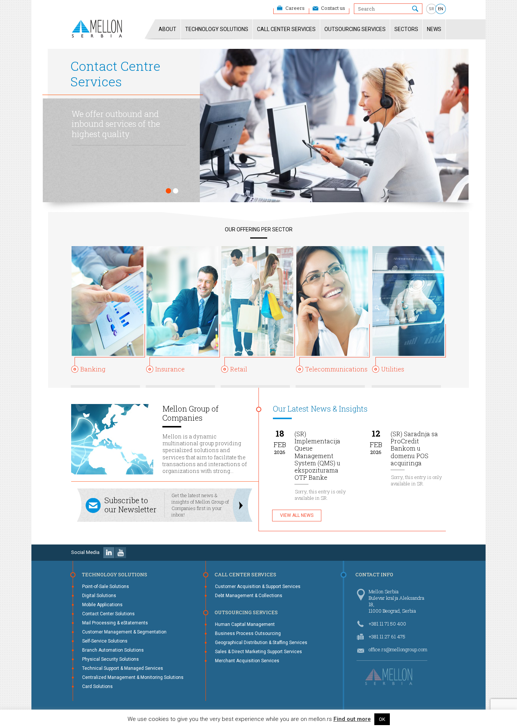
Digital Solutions (99, 595)
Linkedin (108, 552)
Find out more (352, 719)
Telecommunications (336, 369)
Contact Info (374, 574)
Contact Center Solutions (108, 613)
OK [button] (382, 719)
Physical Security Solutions (110, 659)
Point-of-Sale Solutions (105, 586)
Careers (295, 8)
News (434, 29)
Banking (92, 369)
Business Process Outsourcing (248, 633)
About (167, 29)
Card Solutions (97, 686)
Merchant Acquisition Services (247, 660)
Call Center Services (286, 29)
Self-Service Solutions (105, 641)
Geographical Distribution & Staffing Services (261, 642)
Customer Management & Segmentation (124, 632)
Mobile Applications (102, 604)
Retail (238, 369)
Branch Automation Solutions (113, 650)
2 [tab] (175, 190)
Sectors (406, 29)
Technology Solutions (216, 29)
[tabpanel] (255, 125)
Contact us (333, 8)
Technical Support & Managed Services (122, 668)
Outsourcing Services (355, 29)
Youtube (120, 552)
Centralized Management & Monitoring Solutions (133, 677)
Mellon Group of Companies (190, 413)
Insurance (170, 369)
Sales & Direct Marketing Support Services (258, 651)
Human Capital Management (245, 624)
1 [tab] (168, 190)
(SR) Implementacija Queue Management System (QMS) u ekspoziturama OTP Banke (317, 455)
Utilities (392, 369)
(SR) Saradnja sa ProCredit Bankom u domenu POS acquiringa (414, 448)
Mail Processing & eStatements (115, 623)
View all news (296, 515)
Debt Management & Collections (248, 595)
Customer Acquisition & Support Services (258, 586)
